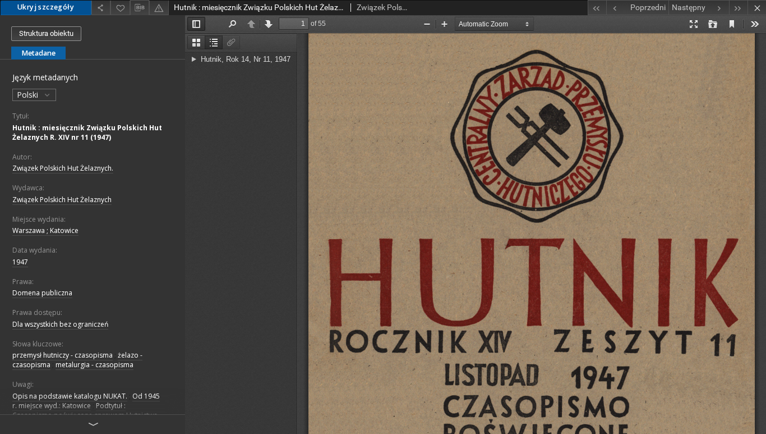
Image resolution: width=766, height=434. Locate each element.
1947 (20, 262)
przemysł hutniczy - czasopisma (62, 355)
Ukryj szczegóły (45, 7)
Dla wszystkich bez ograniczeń (60, 324)
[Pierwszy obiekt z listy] (597, 7)
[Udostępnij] (100, 7)
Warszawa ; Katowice (45, 230)
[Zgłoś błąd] (158, 7)
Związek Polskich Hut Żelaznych (62, 199)
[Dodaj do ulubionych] (120, 7)
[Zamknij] (756, 7)
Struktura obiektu (46, 33)
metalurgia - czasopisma (94, 364)
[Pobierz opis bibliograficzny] (139, 8)
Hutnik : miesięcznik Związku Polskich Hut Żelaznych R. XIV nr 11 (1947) (87, 132)
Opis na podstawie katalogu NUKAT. (69, 396)
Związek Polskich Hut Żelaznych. (62, 168)
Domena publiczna (42, 293)
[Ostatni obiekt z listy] (738, 7)
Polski (28, 94)
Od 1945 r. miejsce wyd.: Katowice (86, 400)
